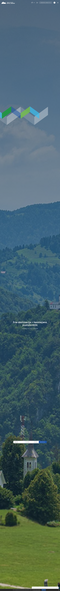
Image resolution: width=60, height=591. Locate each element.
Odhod (36, 442)
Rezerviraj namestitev (45, 2)
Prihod (29, 442)
